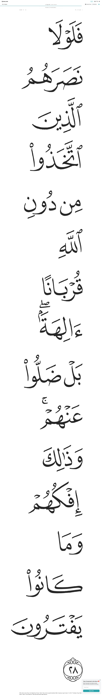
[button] (5, 4)
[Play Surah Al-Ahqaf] (23, 10)
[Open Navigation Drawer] (99, 1)
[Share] (78, 10)
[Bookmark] (26, 10)
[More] (82, 10)
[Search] (97, 1)
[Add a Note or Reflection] (80, 10)
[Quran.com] (5, 1)
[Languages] (95, 1)
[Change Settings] (99, 4)
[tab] (88, 4)
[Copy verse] (76, 10)
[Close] (100, 680)
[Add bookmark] (45, 4)
